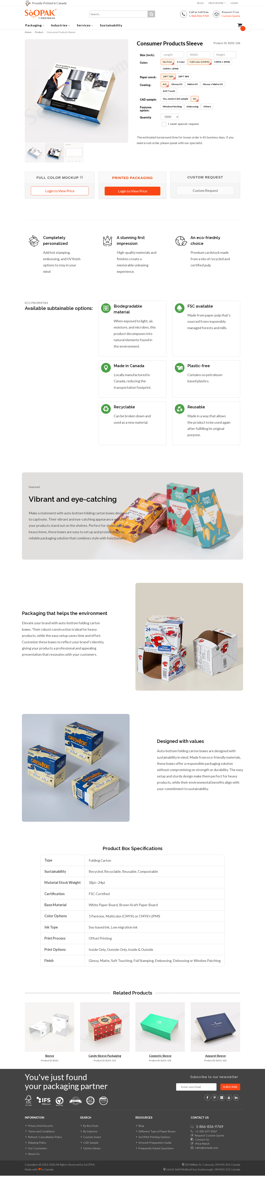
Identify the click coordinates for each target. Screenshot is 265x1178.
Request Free (231, 13)
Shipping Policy (37, 1142)
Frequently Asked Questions (156, 1148)
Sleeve (49, 1055)
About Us (34, 1153)
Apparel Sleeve (215, 1055)
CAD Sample (90, 1142)
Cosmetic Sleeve (160, 1055)
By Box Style (90, 1125)
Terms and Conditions (41, 1131)
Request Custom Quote (208, 1135)
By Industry (90, 1131)
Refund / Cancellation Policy (45, 1137)
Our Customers (37, 1148)
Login (234, 3)
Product (39, 32)
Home (28, 32)
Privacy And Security (40, 1125)
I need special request (183, 124)
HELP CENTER (216, 3)
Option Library (92, 1148)
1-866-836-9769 (209, 1126)
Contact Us (201, 1139)
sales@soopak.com (206, 1147)
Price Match (201, 1143)
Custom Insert (92, 1137)
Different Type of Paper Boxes (157, 1131)
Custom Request (205, 190)
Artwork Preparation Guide (155, 1142)
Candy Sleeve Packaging (104, 1055)
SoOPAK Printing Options (154, 1137)
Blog (200, 3)
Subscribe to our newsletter (214, 1077)
